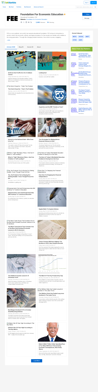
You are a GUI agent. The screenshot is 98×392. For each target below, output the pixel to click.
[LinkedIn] (26, 22)
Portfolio (19, 7)
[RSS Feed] (31, 22)
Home (4, 7)
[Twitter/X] (24, 22)
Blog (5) (21, 47)
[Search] (95, 7)
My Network (27, 7)
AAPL (80, 40)
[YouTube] (29, 22)
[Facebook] (21, 22)
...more (8, 40)
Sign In (86, 2)
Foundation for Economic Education (36, 19)
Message (87, 18)
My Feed (11, 7)
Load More (37, 360)
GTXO (74, 40)
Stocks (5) (30, 47)
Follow (86, 14)
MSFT (87, 36)
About (39, 47)
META (74, 36)
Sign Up (93, 2)
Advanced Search (38, 7)
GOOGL (81, 36)
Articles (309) (11, 47)
